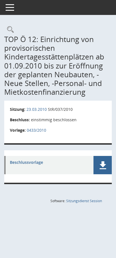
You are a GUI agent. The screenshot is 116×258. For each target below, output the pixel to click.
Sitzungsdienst (84, 201)
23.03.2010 (36, 109)
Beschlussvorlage (26, 162)
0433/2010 (36, 130)
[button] (102, 165)
